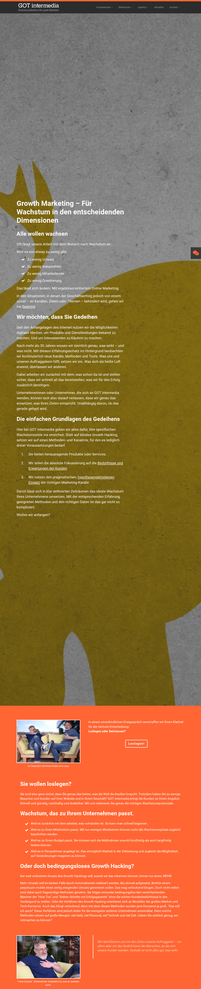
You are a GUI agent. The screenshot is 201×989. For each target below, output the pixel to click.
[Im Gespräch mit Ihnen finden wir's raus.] (48, 741)
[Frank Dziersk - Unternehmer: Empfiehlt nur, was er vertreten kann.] (48, 957)
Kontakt (175, 8)
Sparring (28, 307)
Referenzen (126, 8)
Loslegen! (136, 743)
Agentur (143, 8)
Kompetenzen (104, 8)
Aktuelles (159, 7)
